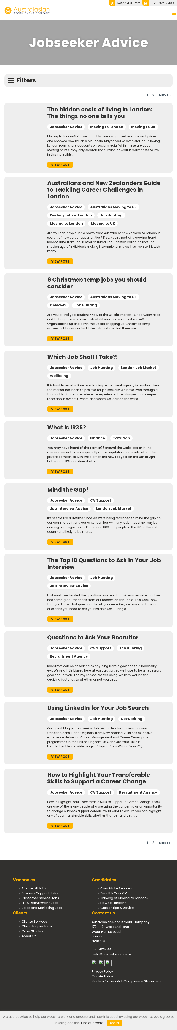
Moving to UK (143, 126)
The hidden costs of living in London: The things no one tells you (99, 113)
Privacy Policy (102, 971)
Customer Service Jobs (40, 898)
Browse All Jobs (34, 888)
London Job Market (138, 367)
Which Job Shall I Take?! (82, 357)
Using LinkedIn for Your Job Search (98, 708)
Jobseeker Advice (66, 126)
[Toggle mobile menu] (174, 13)
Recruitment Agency (69, 656)
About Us (29, 936)
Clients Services (34, 921)
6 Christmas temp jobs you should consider (97, 283)
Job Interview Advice (69, 508)
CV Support (100, 500)
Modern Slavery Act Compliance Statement (127, 981)
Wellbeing (59, 375)
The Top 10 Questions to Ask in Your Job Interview (104, 563)
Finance (97, 438)
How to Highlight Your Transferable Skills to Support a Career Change (98, 778)
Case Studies (32, 931)
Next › (165, 95)
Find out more (92, 1023)
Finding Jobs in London (71, 215)
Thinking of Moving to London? (124, 898)
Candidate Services (116, 888)
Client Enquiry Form (37, 926)
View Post (60, 164)
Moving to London (106, 126)
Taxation (121, 438)
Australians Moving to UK (113, 207)
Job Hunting (111, 215)
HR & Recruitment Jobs (40, 902)
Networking (131, 718)
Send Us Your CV (113, 893)
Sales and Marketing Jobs (42, 907)
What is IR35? (66, 427)
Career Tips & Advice (117, 907)
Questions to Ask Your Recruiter (93, 637)
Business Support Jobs (40, 893)
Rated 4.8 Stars (128, 3)
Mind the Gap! (67, 490)
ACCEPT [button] (114, 1023)
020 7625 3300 (163, 3)
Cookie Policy (102, 976)
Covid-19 (58, 305)
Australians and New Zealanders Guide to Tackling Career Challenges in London (103, 189)
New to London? (113, 902)
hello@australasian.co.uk (111, 954)
